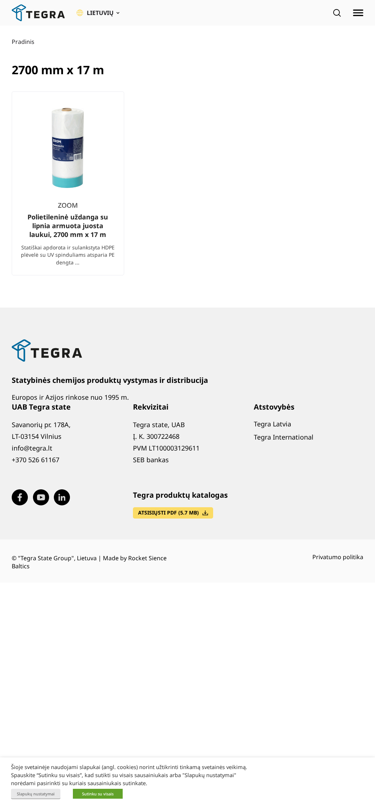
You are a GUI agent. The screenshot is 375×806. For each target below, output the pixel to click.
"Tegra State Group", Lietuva (57, 558)
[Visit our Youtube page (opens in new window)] (41, 497)
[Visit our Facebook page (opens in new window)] (20, 497)
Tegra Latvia (272, 423)
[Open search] (337, 12)
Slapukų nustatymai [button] (36, 793)
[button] (98, 13)
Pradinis (23, 42)
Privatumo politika (337, 557)
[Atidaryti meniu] (358, 13)
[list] (187, 189)
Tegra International (283, 437)
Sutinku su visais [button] (98, 793)
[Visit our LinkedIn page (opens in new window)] (62, 497)
